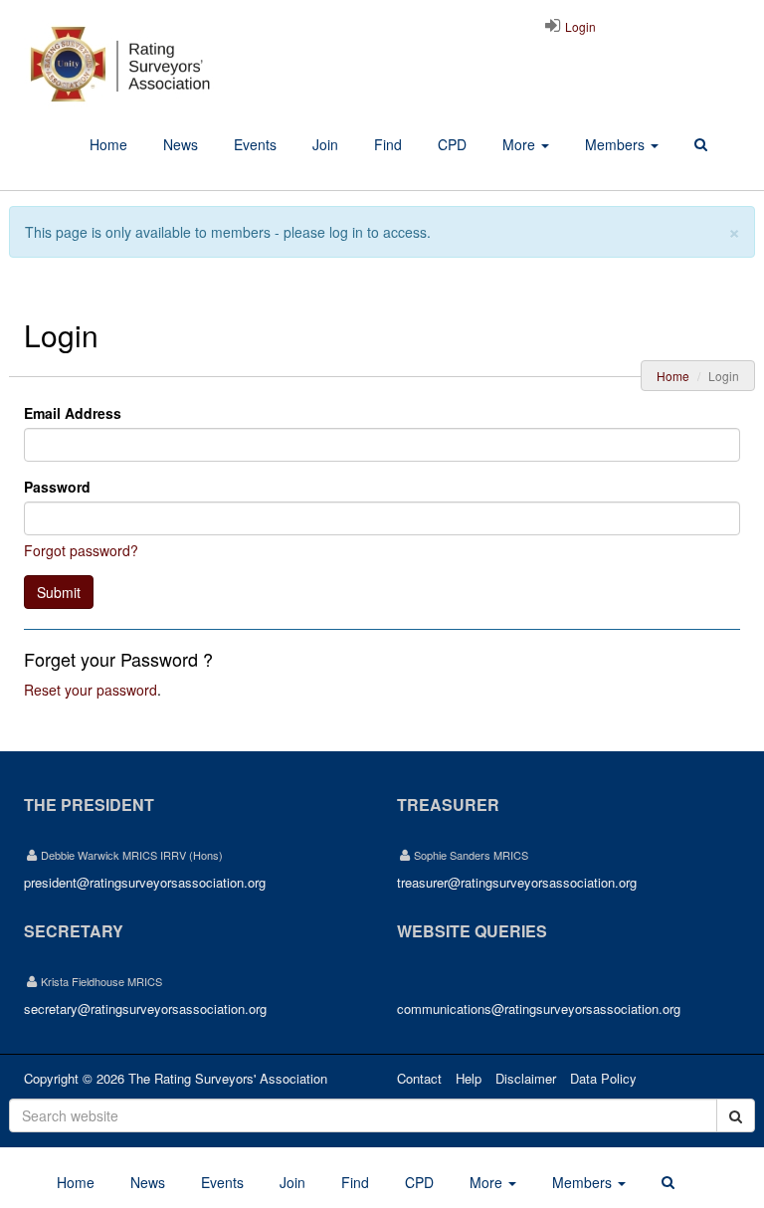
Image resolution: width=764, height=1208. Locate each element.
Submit (59, 592)
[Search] (700, 144)
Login (579, 26)
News (180, 144)
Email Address (72, 413)
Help (468, 1078)
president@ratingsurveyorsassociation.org (145, 882)
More (520, 144)
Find (388, 144)
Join (325, 144)
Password (57, 487)
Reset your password (90, 690)
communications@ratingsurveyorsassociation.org (538, 1008)
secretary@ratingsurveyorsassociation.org (145, 1008)
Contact (419, 1078)
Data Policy (603, 1078)
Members (617, 144)
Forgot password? (81, 550)
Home (108, 144)
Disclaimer (525, 1078)
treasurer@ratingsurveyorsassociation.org (517, 882)
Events (255, 144)
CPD (452, 144)
